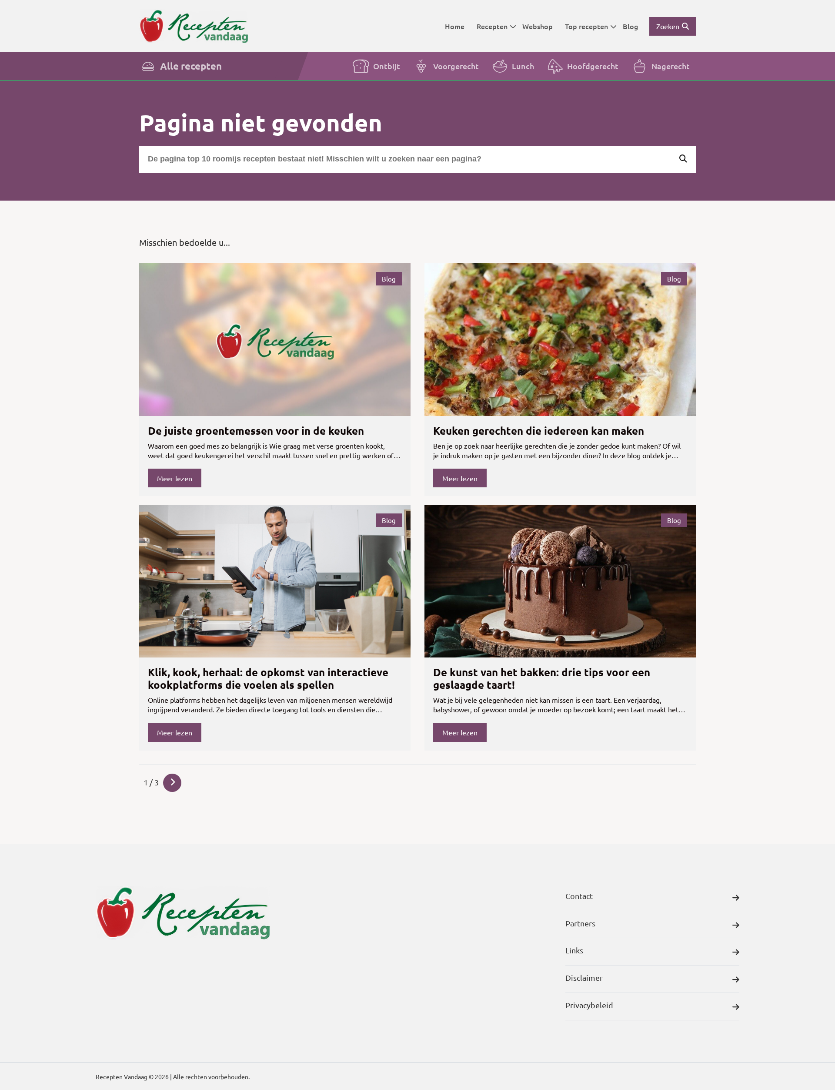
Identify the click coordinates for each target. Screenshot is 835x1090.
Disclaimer (584, 977)
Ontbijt (386, 66)
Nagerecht (670, 66)
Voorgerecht (456, 66)
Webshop (537, 26)
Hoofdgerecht (592, 66)
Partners (580, 923)
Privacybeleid (589, 1005)
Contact (579, 895)
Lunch (523, 66)
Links (574, 950)
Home (454, 26)
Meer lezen (174, 478)
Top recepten (586, 26)
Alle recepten (191, 66)
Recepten (492, 26)
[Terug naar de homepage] (193, 26)
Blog (630, 26)
